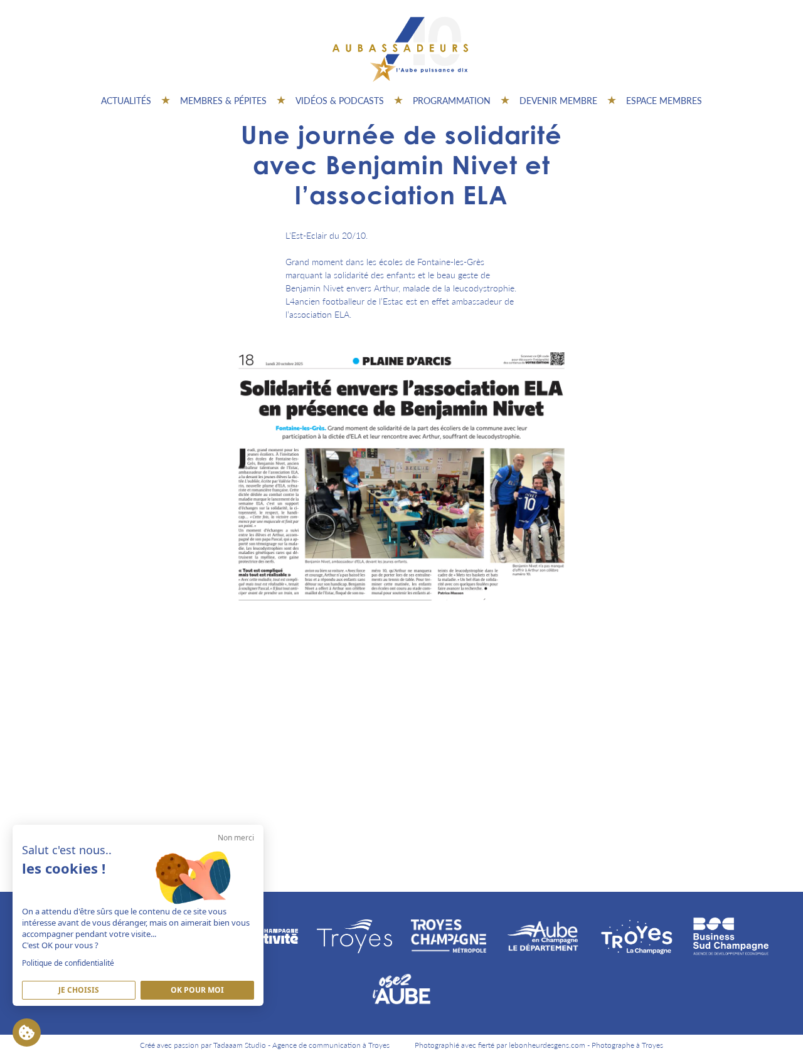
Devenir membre (558, 100)
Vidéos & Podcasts (339, 100)
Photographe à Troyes (627, 1045)
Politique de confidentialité (68, 963)
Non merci (236, 837)
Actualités (126, 100)
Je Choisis (78, 990)
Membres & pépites (223, 100)
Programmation (452, 100)
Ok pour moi (197, 990)
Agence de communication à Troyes (331, 1045)
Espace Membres (664, 100)
